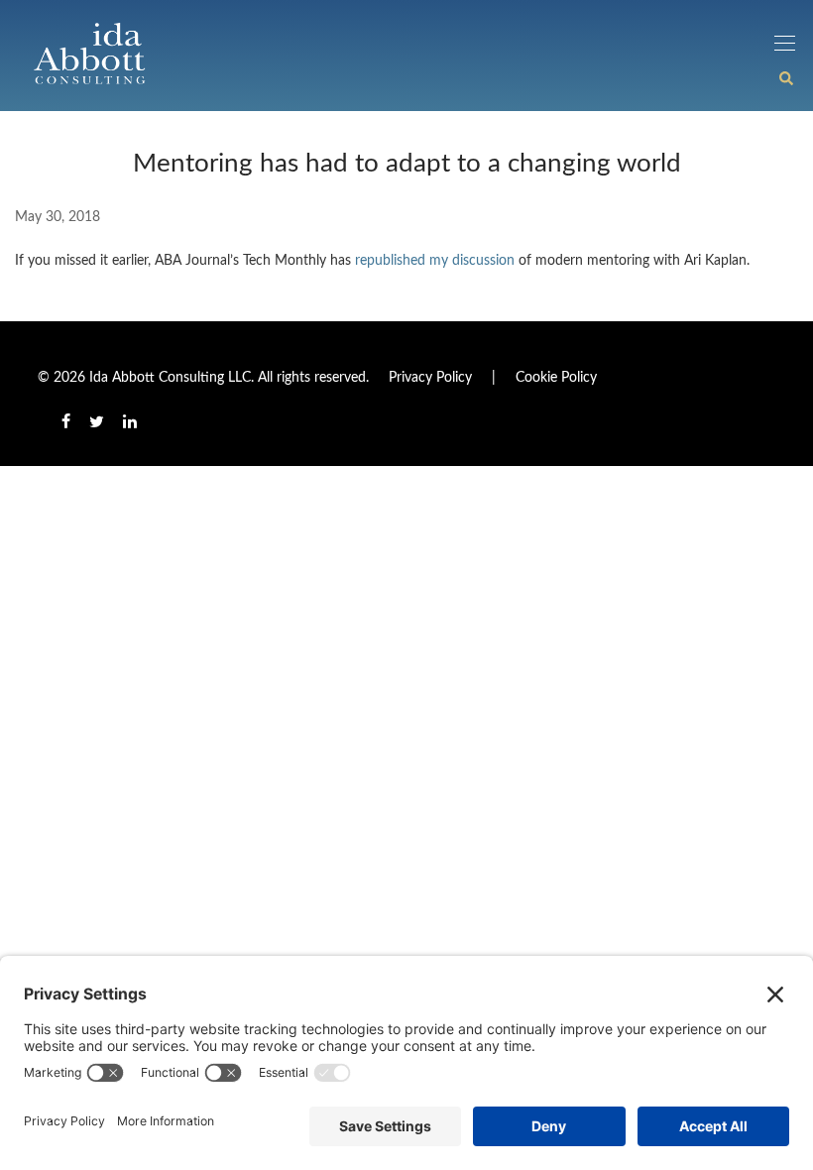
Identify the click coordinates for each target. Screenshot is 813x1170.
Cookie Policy (556, 378)
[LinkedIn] (131, 421)
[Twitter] (96, 421)
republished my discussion (435, 261)
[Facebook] (65, 421)
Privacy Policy (430, 378)
